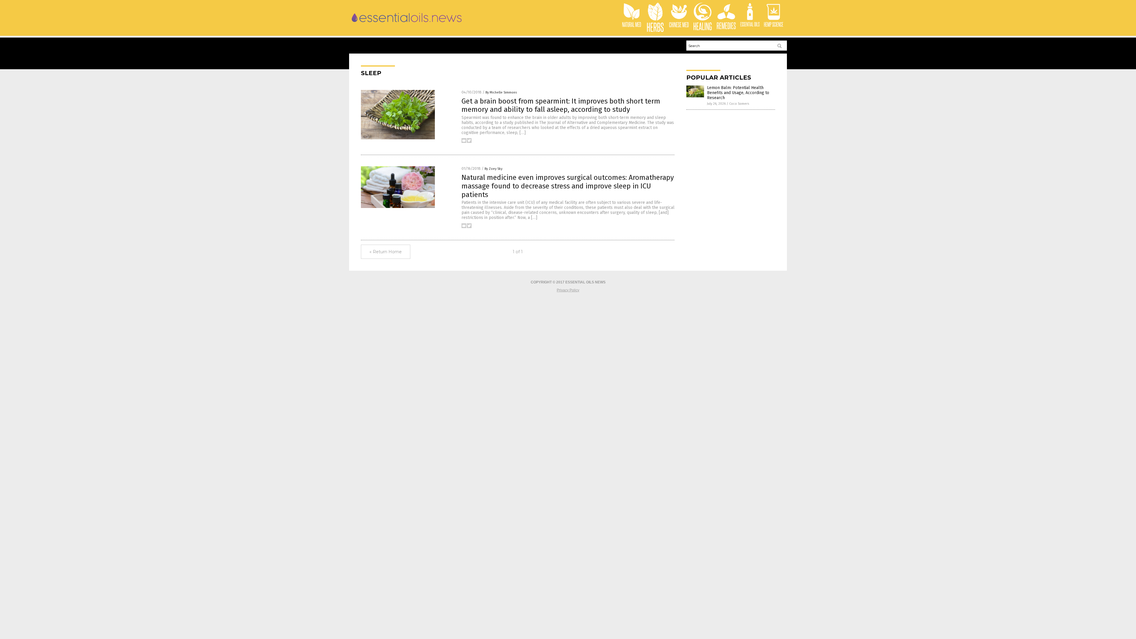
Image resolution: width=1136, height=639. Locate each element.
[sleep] (407, 24)
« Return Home (385, 251)
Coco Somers (739, 104)
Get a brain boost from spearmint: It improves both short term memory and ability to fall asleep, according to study (561, 105)
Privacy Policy (568, 290)
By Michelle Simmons (501, 92)
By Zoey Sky (493, 169)
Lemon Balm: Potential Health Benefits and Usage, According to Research (738, 92)
